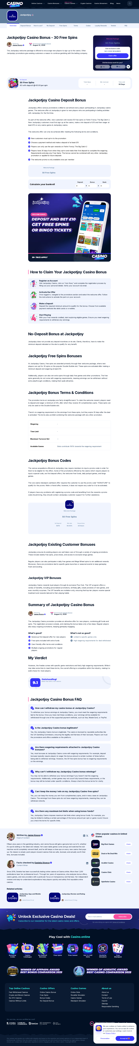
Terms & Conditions (118, 922)
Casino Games (76, 998)
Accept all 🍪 (125, 1038)
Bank (104, 182)
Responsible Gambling (110, 1006)
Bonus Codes (45, 998)
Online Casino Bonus (48, 992)
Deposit (80, 182)
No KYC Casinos (15, 998)
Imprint (104, 1001)
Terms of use (107, 998)
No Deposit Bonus (47, 1001)
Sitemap (105, 1004)
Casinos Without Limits (17, 1001)
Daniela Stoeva (46, 43)
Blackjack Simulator (78, 1001)
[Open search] (129, 3)
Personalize (105, 1038)
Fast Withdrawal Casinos (18, 992)
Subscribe (122, 917)
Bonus (92, 182)
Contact (105, 995)
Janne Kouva (17, 45)
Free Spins (44, 995)
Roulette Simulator (78, 995)
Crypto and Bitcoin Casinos (19, 995)
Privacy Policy (110, 1033)
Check (128, 844)
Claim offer (112, 56)
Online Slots (75, 992)
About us (105, 992)
